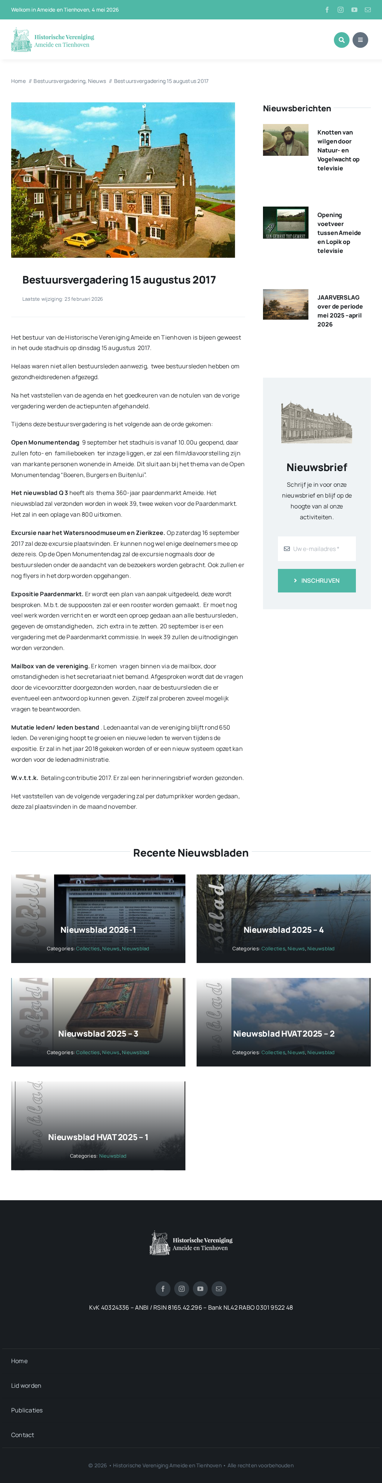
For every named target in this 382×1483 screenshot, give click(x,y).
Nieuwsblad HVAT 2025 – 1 (98, 1137)
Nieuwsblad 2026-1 (98, 929)
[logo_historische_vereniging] (52, 30)
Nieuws (110, 948)
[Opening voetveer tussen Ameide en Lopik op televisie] (286, 212)
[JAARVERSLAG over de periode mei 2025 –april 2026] (286, 294)
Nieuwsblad (135, 948)
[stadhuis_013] (123, 105)
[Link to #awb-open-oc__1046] (342, 40)
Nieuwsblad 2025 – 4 (284, 929)
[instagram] (341, 10)
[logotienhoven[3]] (191, 1233)
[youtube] (354, 10)
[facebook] (327, 10)
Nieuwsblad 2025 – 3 (98, 1033)
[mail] (368, 10)
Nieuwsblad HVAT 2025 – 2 (284, 1033)
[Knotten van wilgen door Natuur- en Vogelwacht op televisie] (286, 129)
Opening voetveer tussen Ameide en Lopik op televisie (339, 233)
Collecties (88, 948)
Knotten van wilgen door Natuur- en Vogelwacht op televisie (338, 150)
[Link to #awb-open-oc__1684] (360, 40)
